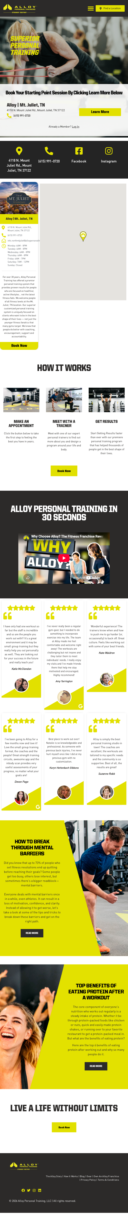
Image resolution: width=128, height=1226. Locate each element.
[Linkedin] (39, 1190)
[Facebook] (79, 151)
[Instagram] (109, 151)
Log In (75, 126)
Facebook (79, 161)
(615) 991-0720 (49, 161)
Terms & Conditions (108, 1179)
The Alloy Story (54, 1176)
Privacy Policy (88, 1179)
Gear (89, 1176)
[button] (91, 8)
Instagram (109, 161)
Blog (82, 1176)
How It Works (71, 1176)
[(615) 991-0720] (49, 151)
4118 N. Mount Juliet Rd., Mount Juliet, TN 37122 (19, 165)
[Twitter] (28, 1190)
